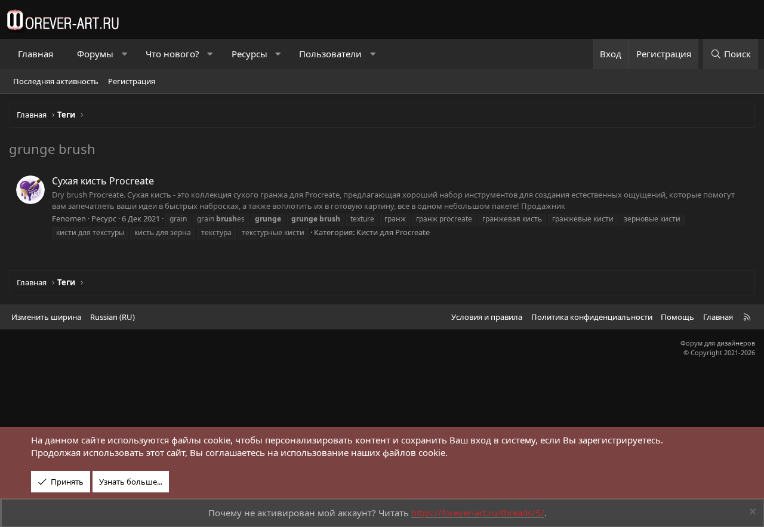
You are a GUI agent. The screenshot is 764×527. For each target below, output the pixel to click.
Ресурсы (249, 54)
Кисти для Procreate (393, 232)
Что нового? (172, 54)
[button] (124, 54)
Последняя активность (55, 81)
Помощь (677, 317)
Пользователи (330, 54)
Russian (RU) (112, 317)
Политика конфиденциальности (591, 317)
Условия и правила (486, 317)
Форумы (95, 54)
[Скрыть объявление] (751, 513)
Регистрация (131, 81)
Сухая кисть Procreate (103, 180)
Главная (35, 54)
